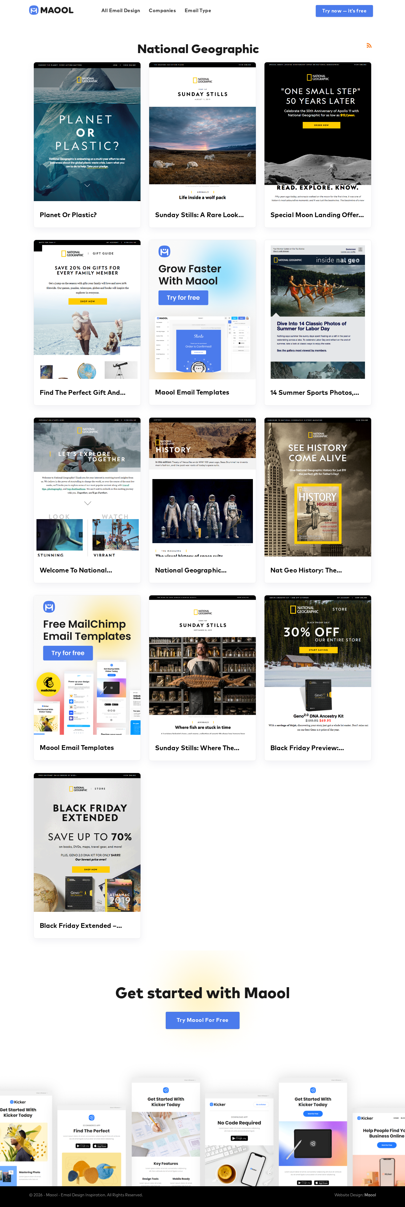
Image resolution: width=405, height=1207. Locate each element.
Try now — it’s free (344, 11)
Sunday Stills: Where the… (197, 748)
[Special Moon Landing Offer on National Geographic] (317, 131)
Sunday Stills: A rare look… (199, 215)
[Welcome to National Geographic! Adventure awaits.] (87, 487)
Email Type (198, 10)
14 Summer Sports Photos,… (314, 393)
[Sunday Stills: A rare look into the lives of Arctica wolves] (202, 131)
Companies (162, 10)
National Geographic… (191, 570)
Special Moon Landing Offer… (317, 215)
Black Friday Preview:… (307, 748)
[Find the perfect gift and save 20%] (87, 309)
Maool (370, 1195)
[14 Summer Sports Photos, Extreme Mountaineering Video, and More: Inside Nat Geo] (317, 309)
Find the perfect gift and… (83, 393)
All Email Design (120, 10)
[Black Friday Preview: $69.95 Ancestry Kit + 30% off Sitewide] (317, 664)
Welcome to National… (76, 570)
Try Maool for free (203, 1020)
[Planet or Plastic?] (87, 131)
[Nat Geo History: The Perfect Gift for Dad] (317, 487)
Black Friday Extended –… (81, 926)
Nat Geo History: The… (306, 570)
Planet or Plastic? (68, 215)
